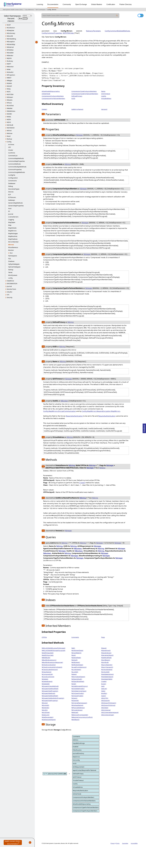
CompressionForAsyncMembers (53, 96)
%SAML (9, 83)
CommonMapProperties (16, 161)
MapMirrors (12, 231)
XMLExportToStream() (108, 703)
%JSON (9, 58)
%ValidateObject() (107, 677)
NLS (11, 253)
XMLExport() (105, 700)
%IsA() (73, 655)
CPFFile (44, 637)
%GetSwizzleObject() (49, 720)
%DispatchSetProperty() (50, 700)
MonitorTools (11, 289)
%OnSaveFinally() (77, 696)
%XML (9, 117)
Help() (103, 691)
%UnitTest (10, 105)
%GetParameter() (47, 717)
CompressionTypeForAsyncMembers (84, 91)
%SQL (9, 89)
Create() (82, 483)
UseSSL (103, 96)
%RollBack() (75, 720)
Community (67, 4)
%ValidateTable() (106, 679)
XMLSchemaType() (107, 715)
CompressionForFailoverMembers (53, 98)
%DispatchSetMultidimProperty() (53, 698)
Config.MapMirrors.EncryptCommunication (59, 411)
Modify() (104, 693)
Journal (10, 214)
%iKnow (9, 133)
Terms (117, 843)
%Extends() (45, 708)
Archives (11, 144)
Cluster (10, 150)
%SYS (8, 92)
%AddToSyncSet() (48, 655)
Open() (103, 696)
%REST (9, 78)
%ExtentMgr (11, 44)
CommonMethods (14, 164)
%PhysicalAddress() (78, 708)
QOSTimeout (105, 94)
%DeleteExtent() (47, 681)
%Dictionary (11, 33)
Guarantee (125, 843)
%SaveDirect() (106, 650)
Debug (10, 186)
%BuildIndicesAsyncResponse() (52, 662)
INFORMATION (12, 283)
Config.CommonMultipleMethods (117, 31)
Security (9, 297)
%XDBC (9, 114)
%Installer (10, 53)
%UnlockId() (105, 672)
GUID (73, 98)
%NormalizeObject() (78, 677)
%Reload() (74, 712)
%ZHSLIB (10, 125)
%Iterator (10, 55)
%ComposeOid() (47, 674)
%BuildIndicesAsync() (49, 660)
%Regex (9, 80)
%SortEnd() (105, 662)
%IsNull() (74, 660)
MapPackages (13, 233)
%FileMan (10, 50)
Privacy (113, 843)
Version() (104, 109)
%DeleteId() (46, 684)
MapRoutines (12, 236)
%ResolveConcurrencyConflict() (82, 717)
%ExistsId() (45, 705)
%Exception (11, 42)
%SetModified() (106, 658)
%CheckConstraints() (49, 665)
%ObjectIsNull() (76, 679)
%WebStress (11, 111)
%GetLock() (45, 715)
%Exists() (45, 703)
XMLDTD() (104, 698)
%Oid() (73, 684)
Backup (9, 139)
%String (68, 164)
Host (9, 208)
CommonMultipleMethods (17, 167)
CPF (9, 147)
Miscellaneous (13, 247)
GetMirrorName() (77, 109)
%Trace (9, 103)
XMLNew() (104, 708)
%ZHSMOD (11, 128)
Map (9, 225)
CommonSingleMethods (16, 172)
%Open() (74, 698)
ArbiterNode (46, 94)
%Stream (10, 97)
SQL (9, 258)
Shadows (11, 261)
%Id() (73, 648)
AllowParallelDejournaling (51, 91)
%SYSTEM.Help (68, 33)
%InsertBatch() (76, 653)
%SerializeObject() (107, 655)
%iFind (9, 131)
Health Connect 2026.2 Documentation (13, 842)
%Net (8, 69)
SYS (8, 295)
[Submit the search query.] (117, 15)
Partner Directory (125, 4)
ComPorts (11, 153)
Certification (110, 4)
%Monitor (10, 67)
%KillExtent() (75, 662)
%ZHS (9, 122)
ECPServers (12, 197)
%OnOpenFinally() (77, 693)
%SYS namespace (40, 9)
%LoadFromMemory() (79, 667)
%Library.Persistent (93, 31)
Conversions (12, 181)
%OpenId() (75, 700)
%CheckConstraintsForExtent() (52, 667)
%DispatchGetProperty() (50, 691)
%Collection (11, 28)
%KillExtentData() (77, 665)
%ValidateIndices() (107, 674)
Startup (10, 270)
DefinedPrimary (76, 96)
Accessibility (134, 843)
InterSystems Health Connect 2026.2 (13, 9)
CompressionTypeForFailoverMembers (84, 94)
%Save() (104, 648)
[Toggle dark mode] (141, 15)
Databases (11, 183)
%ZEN (9, 119)
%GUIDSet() (46, 712)
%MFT (9, 64)
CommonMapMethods (16, 158)
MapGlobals (12, 228)
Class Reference (29, 9)
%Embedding (11, 39)
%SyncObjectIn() (106, 665)
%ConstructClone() (48, 677)
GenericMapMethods (15, 203)
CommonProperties (15, 169)
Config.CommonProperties (52, 33)
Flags (103, 637)
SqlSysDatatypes (13, 264)
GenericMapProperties (16, 206)
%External (10, 47)
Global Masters (96, 4)
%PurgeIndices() (77, 710)
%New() (74, 674)
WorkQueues (12, 275)
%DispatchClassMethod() (50, 686)
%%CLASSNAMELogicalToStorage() (53, 648)
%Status (102, 468)
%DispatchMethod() (48, 693)
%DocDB (10, 36)
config (10, 278)
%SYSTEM (10, 94)
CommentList (12, 156)
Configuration (13, 178)
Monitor (11, 250)
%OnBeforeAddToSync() (79, 686)
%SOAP (9, 86)
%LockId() (74, 672)
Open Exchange (81, 4)
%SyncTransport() (107, 667)
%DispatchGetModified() (50, 689)
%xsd (8, 136)
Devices (11, 192)
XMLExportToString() (108, 705)
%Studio (9, 100)
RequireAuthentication (74, 416)
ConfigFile (11, 175)
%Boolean (64, 401)
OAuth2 (9, 292)
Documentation (52, 4)
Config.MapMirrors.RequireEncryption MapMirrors (101, 411)
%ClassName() (46, 672)
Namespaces (12, 256)
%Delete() (45, 679)
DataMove (10, 281)
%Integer (79, 135)
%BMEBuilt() (46, 658)
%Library (10, 61)
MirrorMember (13, 242)
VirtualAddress (106, 98)
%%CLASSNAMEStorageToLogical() (53, 650)
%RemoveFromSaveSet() (79, 715)
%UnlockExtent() (106, 669)
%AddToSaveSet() (48, 653)
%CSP (9, 25)
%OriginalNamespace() (79, 703)
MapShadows (12, 239)
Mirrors (54, 9)
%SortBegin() (105, 660)
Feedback (144, 428)
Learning (40, 4)
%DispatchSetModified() (50, 696)
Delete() (44, 109)
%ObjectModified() (77, 681)
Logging (11, 220)
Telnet (10, 272)
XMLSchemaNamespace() (110, 712)
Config (49, 9)
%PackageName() (77, 705)
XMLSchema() (106, 710)
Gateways (11, 200)
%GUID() (45, 710)
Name (103, 91)
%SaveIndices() (106, 653)
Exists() (103, 684)
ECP (9, 194)
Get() (103, 686)
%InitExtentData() (77, 650)
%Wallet (9, 108)
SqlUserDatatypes (14, 267)
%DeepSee (10, 30)
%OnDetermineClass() (78, 691)
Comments (75, 637)
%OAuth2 (10, 72)
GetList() (104, 689)
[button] (43, 114)
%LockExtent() (76, 669)
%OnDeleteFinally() (78, 689)
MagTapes (11, 222)
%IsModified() (76, 658)
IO (9, 211)
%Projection (11, 75)
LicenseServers (13, 217)
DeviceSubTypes (13, 189)
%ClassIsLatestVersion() (50, 669)
